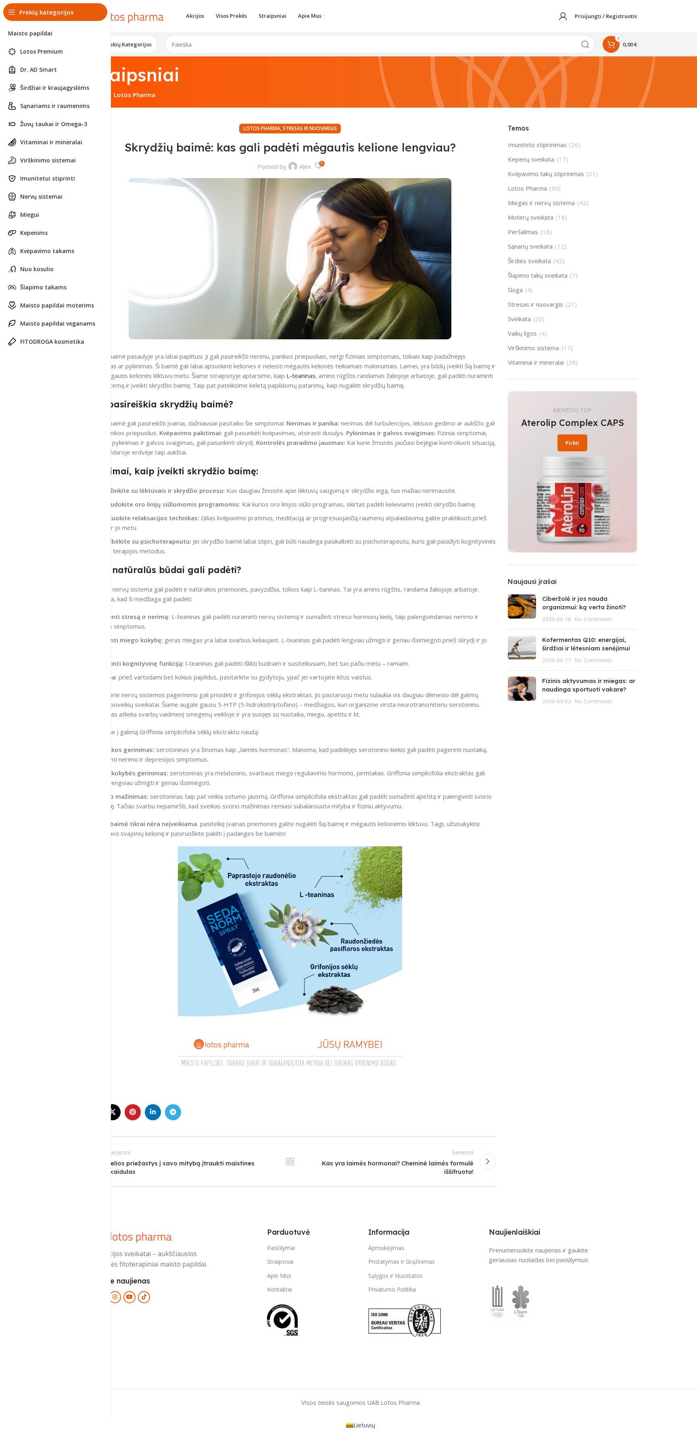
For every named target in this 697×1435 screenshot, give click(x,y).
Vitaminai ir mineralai (536, 362)
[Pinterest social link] (133, 1112)
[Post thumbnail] (522, 608)
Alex (305, 166)
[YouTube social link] (129, 1297)
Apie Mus (279, 1275)
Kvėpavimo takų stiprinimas (546, 174)
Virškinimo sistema (533, 348)
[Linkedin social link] (153, 1112)
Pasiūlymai (281, 1248)
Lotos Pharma (134, 95)
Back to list (290, 1161)
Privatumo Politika (392, 1289)
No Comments (593, 619)
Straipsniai (280, 1261)
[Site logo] (124, 15)
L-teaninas (300, 376)
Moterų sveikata (530, 217)
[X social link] (112, 1112)
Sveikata (519, 319)
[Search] (585, 44)
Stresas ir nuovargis (310, 128)
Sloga (515, 290)
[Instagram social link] (115, 1297)
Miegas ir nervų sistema (541, 203)
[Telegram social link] (173, 1112)
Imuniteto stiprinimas (537, 145)
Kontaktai (279, 1289)
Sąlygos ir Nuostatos (395, 1275)
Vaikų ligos (522, 333)
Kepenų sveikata (531, 159)
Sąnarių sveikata (530, 246)
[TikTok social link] (144, 1297)
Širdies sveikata (529, 261)
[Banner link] (572, 471)
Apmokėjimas (386, 1248)
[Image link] (132, 1235)
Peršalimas (523, 232)
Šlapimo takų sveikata (538, 275)
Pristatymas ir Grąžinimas (401, 1261)
